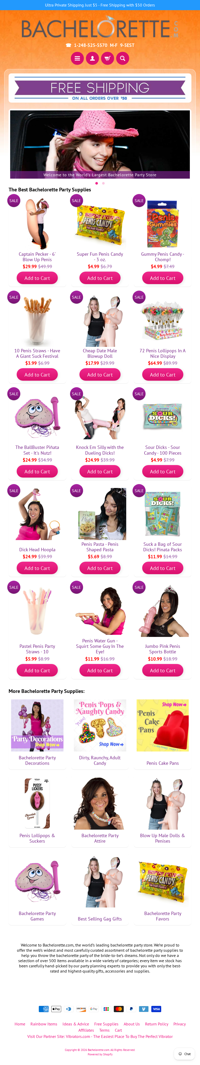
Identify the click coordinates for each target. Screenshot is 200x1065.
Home (20, 1023)
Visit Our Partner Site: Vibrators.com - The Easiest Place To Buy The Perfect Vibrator (100, 1036)
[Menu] (77, 58)
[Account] (92, 58)
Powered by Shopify (100, 1054)
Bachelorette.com (98, 1050)
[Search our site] (122, 58)
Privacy (179, 1023)
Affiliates (86, 1030)
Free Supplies (106, 1023)
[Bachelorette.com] (100, 25)
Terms (104, 1030)
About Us (132, 1023)
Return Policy (156, 1023)
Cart (118, 1030)
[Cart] (107, 58)
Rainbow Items (43, 1023)
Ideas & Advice (76, 1023)
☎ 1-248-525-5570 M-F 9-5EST (100, 45)
